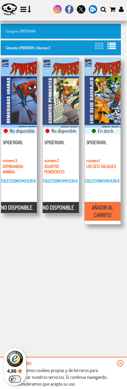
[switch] (15, 379)
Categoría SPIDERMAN (21, 31)
